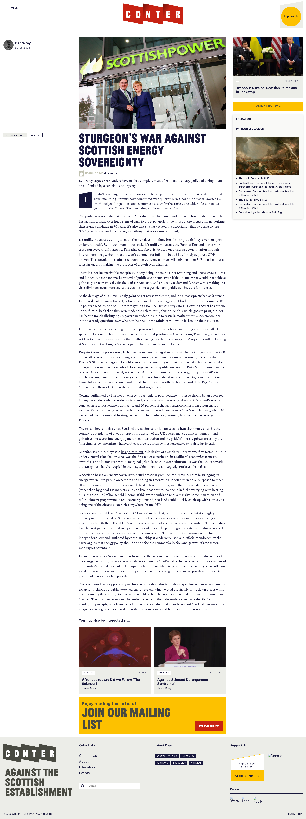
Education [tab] (243, 119)
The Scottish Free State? (253, 199)
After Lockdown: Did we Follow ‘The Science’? (111, 682)
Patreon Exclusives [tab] (250, 128)
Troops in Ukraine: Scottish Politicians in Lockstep (266, 90)
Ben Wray (23, 43)
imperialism (188, 756)
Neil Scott (46, 813)
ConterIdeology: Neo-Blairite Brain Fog (260, 212)
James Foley (89, 688)
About (84, 761)
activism (196, 762)
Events (84, 773)
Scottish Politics (15, 135)
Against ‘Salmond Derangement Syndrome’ (182, 682)
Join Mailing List (268, 106)
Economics (179, 762)
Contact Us (88, 756)
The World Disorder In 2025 (254, 178)
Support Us (291, 16)
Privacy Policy (295, 813)
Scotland (162, 762)
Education (87, 767)
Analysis (36, 135)
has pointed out (132, 452)
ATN (35, 813)
